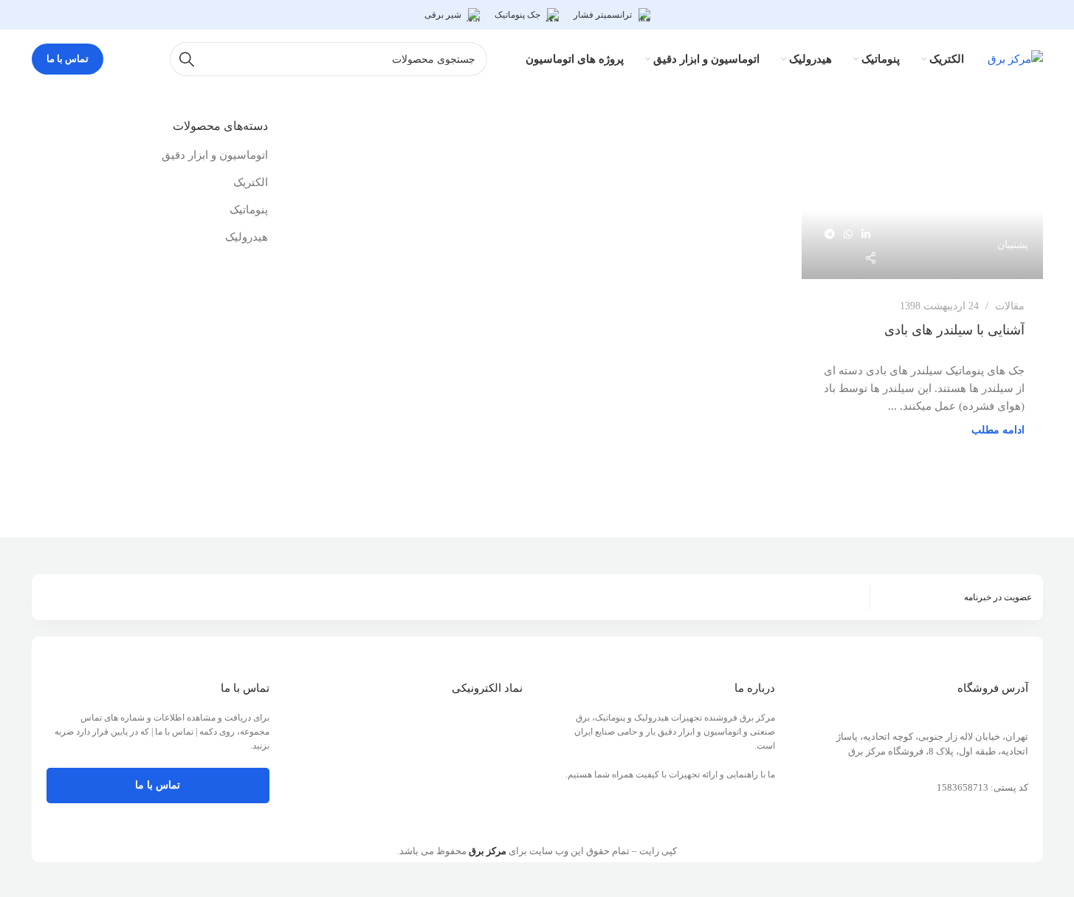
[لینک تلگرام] (829, 234)
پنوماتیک (249, 210)
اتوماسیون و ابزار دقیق (215, 155)
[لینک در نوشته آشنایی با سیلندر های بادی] (922, 198)
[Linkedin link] (866, 234)
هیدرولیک (246, 237)
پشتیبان (1012, 244)
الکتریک (250, 182)
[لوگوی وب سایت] (1015, 57)
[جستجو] (187, 59)
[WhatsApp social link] (848, 234)
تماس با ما (68, 58)
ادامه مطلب (998, 430)
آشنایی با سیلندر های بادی (954, 330)
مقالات (1010, 306)
